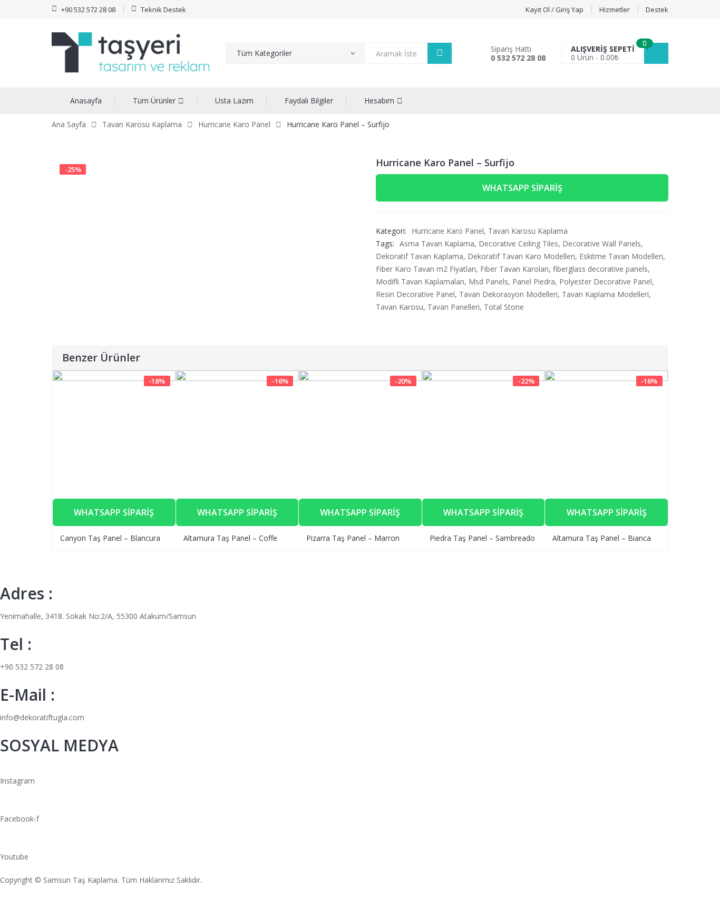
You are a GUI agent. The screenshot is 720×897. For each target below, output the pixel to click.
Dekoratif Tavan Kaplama (419, 256)
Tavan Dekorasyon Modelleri (508, 294)
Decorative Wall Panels (601, 243)
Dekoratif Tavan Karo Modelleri (521, 256)
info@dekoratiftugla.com (42, 717)
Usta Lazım (234, 101)
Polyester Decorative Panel (605, 281)
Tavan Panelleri (453, 307)
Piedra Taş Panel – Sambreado (482, 538)
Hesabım (379, 101)
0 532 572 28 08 (518, 58)
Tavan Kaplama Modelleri (605, 294)
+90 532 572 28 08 (32, 667)
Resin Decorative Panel (415, 294)
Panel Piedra (533, 281)
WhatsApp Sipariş (522, 188)
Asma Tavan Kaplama (437, 243)
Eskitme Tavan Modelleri (621, 256)
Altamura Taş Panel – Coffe (230, 538)
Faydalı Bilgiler (309, 101)
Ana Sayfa (69, 124)
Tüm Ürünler (154, 101)
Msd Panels (488, 281)
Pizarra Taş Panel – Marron (353, 538)
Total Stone (504, 307)
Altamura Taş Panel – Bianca (601, 538)
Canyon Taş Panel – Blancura (110, 538)
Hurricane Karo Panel (234, 124)
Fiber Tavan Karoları (514, 269)
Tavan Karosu (399, 307)
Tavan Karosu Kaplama (142, 124)
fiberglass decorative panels (600, 269)
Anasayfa (86, 101)
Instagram (17, 781)
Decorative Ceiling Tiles (518, 243)
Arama (439, 53)
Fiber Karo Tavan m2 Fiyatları (426, 269)
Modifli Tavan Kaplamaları (420, 281)
